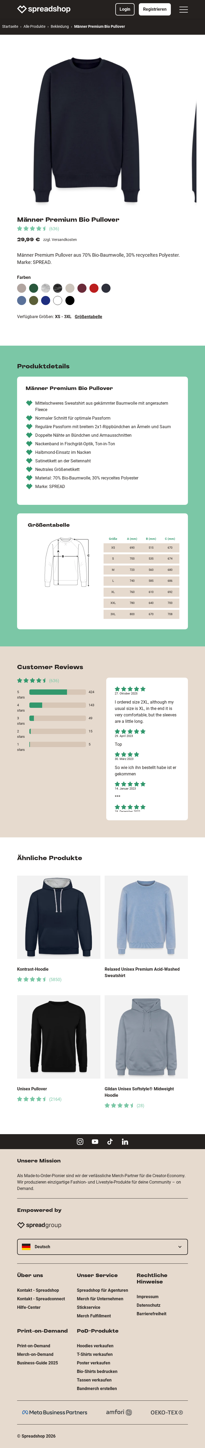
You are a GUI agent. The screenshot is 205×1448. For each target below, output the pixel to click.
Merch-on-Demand (35, 1354)
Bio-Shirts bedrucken (97, 1371)
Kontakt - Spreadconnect (41, 1298)
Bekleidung (60, 26)
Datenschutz (148, 1305)
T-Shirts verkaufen (95, 1354)
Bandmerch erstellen (97, 1388)
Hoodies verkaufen (95, 1345)
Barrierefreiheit (151, 1313)
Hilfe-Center (29, 1307)
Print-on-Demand (33, 1345)
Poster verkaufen (93, 1362)
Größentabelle (88, 316)
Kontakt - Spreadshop (38, 1290)
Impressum (148, 1296)
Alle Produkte (34, 26)
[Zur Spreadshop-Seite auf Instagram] (80, 1141)
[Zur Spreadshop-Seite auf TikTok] (109, 1141)
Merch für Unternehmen (100, 1298)
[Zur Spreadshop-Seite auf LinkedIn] (124, 1141)
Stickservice (88, 1307)
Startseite (10, 26)
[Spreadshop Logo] (43, 9)
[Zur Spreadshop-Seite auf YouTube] (95, 1141)
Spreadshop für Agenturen (102, 1290)
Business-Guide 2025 (37, 1362)
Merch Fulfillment (94, 1315)
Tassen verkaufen (94, 1380)
